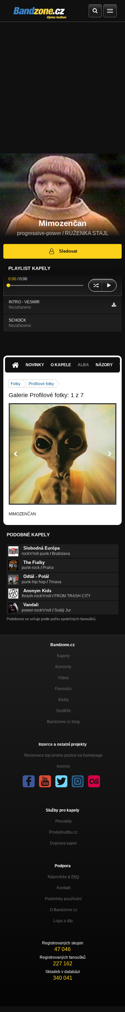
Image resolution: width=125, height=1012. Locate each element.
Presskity (63, 821)
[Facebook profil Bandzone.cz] (29, 781)
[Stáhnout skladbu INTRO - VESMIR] (113, 304)
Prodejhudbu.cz (63, 832)
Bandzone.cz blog (63, 721)
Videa (63, 677)
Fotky (15, 383)
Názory (104, 365)
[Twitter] (61, 781)
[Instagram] (78, 781)
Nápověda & (63, 877)
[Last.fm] (94, 781)
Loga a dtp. (63, 920)
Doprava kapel (63, 843)
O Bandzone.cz (63, 909)
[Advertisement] (62, 87)
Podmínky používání (63, 898)
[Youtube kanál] (45, 781)
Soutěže (63, 710)
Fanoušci (63, 688)
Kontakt (63, 888)
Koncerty (63, 666)
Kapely (63, 655)
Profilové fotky (41, 383)
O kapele (61, 365)
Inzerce (63, 766)
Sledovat (68, 251)
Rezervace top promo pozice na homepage (63, 755)
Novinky (35, 365)
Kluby (63, 699)
